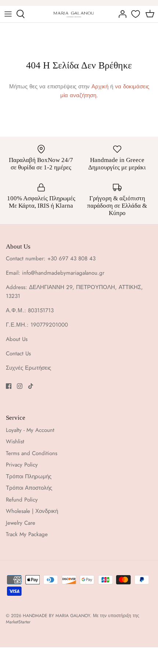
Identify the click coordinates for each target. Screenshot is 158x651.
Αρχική (99, 86)
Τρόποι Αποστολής (29, 488)
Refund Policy (22, 500)
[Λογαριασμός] (120, 14)
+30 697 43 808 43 (71, 258)
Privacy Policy (22, 465)
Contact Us (18, 353)
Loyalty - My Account (30, 430)
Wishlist (15, 441)
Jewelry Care (20, 523)
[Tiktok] (30, 386)
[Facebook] (8, 386)
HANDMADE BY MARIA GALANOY (56, 615)
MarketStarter (18, 622)
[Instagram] (19, 386)
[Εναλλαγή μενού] (8, 14)
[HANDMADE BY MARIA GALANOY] (74, 14)
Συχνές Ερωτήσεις (28, 368)
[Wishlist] (136, 14)
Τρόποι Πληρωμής (28, 476)
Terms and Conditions (31, 453)
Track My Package (27, 534)
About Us (17, 339)
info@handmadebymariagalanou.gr (63, 273)
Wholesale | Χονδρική (32, 511)
